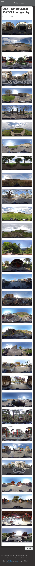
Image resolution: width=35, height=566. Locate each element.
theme (19, 561)
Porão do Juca (19, 3)
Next (28, 548)
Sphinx (10, 561)
